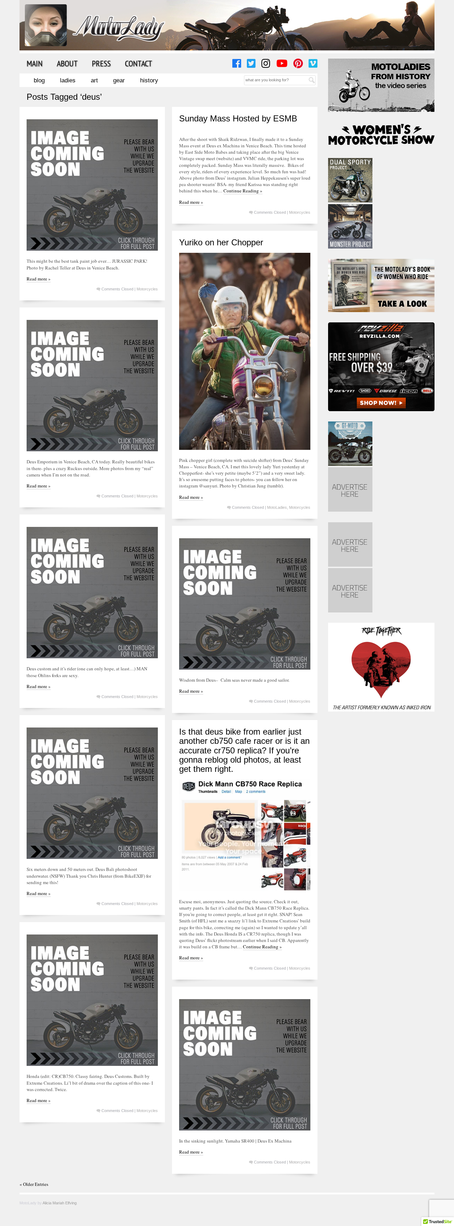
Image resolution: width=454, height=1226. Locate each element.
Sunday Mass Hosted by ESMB (238, 118)
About (67, 63)
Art (94, 80)
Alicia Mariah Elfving (60, 1203)
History (149, 80)
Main (35, 63)
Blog (39, 80)
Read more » (39, 279)
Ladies (68, 80)
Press (101, 63)
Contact (138, 63)
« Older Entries (34, 1184)
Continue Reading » (242, 190)
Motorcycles (147, 289)
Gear (119, 80)
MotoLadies (277, 507)
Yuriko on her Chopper (221, 242)
